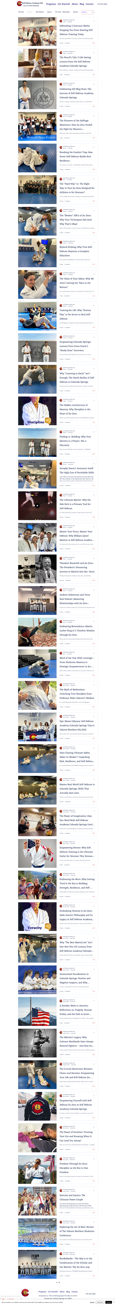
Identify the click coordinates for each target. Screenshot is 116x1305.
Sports (49, 12)
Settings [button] (92, 1302)
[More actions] (94, 21)
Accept (108, 1302)
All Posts (21, 12)
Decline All (100, 1302)
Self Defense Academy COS (32, 3)
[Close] (114, 1302)
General (29, 12)
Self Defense (40, 12)
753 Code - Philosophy (62, 12)
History (75, 12)
